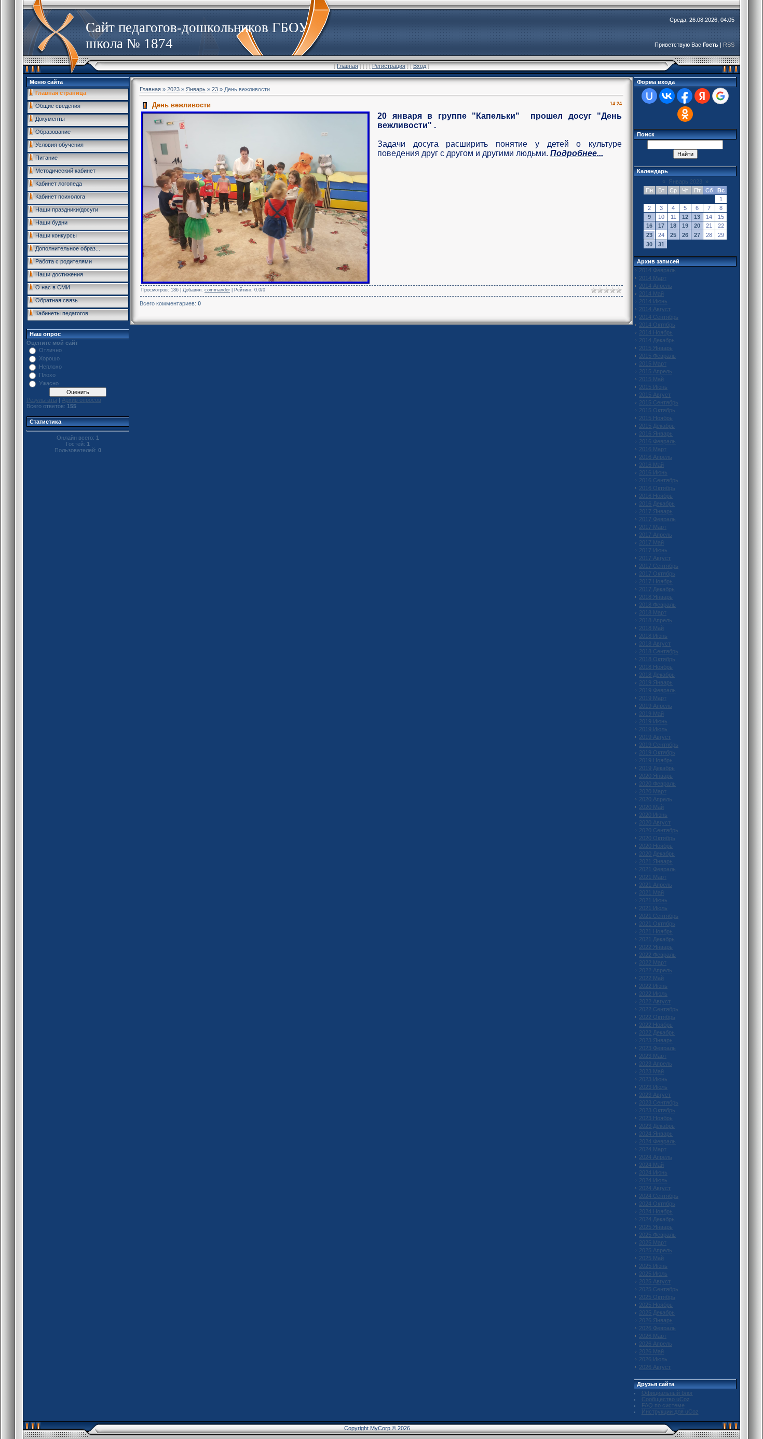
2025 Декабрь (657, 1312)
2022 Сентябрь (658, 1009)
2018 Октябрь (657, 659)
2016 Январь (656, 433)
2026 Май (651, 1351)
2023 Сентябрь (658, 1102)
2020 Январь (656, 776)
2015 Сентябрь (658, 402)
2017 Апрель (655, 535)
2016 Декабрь (657, 503)
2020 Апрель (655, 799)
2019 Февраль (657, 690)
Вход (419, 66)
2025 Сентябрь (658, 1289)
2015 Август (655, 395)
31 (661, 244)
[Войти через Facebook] (684, 96)
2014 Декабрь (657, 340)
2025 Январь (656, 1227)
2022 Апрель (655, 970)
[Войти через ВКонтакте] (667, 96)
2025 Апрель (655, 1250)
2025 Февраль (657, 1235)
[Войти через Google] (720, 96)
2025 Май (651, 1258)
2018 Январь (656, 597)
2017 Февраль (657, 519)
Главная (347, 66)
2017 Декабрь (657, 589)
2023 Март (652, 1056)
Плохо (47, 375)
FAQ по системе (663, 1405)
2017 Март (652, 527)
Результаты (41, 400)
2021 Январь (656, 861)
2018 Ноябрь (656, 667)
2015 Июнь (653, 387)
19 (685, 225)
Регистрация (388, 66)
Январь (196, 89)
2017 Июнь (653, 550)
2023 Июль (653, 1087)
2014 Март (652, 278)
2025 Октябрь (657, 1297)
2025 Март (652, 1242)
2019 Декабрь (657, 768)
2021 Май (651, 892)
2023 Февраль (657, 1048)
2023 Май (651, 1071)
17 (661, 225)
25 (673, 235)
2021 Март (652, 877)
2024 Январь (656, 1133)
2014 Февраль (657, 270)
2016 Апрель (655, 457)
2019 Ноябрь (656, 760)
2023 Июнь (653, 1079)
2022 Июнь (653, 986)
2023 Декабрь (657, 1126)
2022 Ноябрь (656, 1025)
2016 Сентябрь (658, 480)
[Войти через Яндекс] (702, 96)
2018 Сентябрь (658, 651)
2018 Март (652, 612)
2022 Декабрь (657, 1032)
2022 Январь (656, 947)
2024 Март (652, 1149)
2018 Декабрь (657, 675)
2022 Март (652, 962)
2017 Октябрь (657, 573)
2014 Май (651, 293)
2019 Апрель (655, 706)
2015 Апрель (655, 371)
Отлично (50, 350)
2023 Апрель (655, 1063)
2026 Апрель (655, 1343)
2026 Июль (653, 1359)
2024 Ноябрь (656, 1211)
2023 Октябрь (657, 1110)
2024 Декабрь (657, 1219)
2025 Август (655, 1281)
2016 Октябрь (657, 488)
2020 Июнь (653, 815)
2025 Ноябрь (656, 1305)
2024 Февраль (657, 1141)
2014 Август (655, 309)
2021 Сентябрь (658, 916)
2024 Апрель (655, 1157)
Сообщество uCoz (666, 1399)
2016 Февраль (657, 441)
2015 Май (651, 379)
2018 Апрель (655, 620)
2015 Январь (656, 348)
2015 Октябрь (657, 410)
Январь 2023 (685, 181)
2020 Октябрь (657, 838)
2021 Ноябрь (656, 931)
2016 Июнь (653, 472)
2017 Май (651, 542)
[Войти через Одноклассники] (685, 114)
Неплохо (50, 367)
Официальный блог (667, 1393)
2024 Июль (653, 1180)
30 (649, 244)
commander (217, 289)
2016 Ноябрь (656, 496)
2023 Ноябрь (656, 1118)
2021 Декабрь (657, 939)
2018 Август (655, 643)
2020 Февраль (657, 783)
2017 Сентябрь (658, 566)
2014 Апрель (655, 286)
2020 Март (652, 791)
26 (685, 235)
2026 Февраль (657, 1328)
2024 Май (651, 1165)
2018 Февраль (657, 605)
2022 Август (655, 1001)
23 (215, 89)
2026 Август (655, 1367)
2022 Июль (653, 993)
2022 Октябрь (657, 1017)
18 (673, 225)
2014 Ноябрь (656, 332)
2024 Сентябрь (658, 1196)
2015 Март (652, 363)
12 (685, 217)
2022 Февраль (657, 955)
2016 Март (652, 449)
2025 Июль (653, 1273)
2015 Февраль (657, 356)
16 (649, 225)
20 (697, 225)
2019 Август (655, 737)
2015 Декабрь (657, 426)
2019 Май (651, 713)
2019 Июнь (653, 721)
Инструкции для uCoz (670, 1411)
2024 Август (655, 1188)
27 (697, 235)
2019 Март (652, 698)
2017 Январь (656, 511)
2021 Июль (653, 908)
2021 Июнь (653, 900)
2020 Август (655, 822)
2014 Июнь (653, 301)
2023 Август (655, 1095)
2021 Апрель (655, 885)
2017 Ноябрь (656, 581)
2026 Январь (656, 1320)
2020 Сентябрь (658, 830)
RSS (728, 44)
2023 (173, 89)
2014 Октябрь (657, 325)
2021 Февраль (657, 869)
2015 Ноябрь (656, 418)
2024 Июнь (653, 1172)
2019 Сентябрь (658, 745)
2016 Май (651, 465)
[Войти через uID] (649, 96)
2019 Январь (656, 682)
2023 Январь (656, 1040)
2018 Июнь (653, 636)
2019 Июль (653, 729)
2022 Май (651, 978)
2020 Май (651, 807)
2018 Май (651, 628)
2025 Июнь (653, 1266)
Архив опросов (81, 400)
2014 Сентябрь (658, 317)
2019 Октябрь (657, 752)
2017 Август (655, 558)
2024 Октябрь (657, 1203)
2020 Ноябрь (656, 846)
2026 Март (652, 1336)
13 (697, 217)
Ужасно (49, 383)
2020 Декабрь (657, 853)
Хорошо (49, 358)
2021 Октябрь (657, 923)
